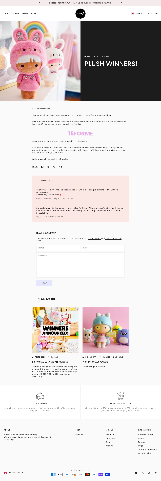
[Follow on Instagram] (149, 472)
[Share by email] (60, 166)
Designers (110, 438)
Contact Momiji (145, 434)
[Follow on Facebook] (136, 472)
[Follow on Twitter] (142, 472)
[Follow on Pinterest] (155, 472)
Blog (33, 13)
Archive (15, 13)
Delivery (142, 438)
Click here (88, 3)
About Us (110, 434)
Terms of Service (113, 238)
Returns (141, 442)
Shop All (79, 434)
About (25, 13)
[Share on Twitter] (48, 166)
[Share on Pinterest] (54, 166)
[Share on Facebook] (42, 166)
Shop (6, 13)
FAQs (140, 446)
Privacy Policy (94, 238)
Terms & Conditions (147, 449)
